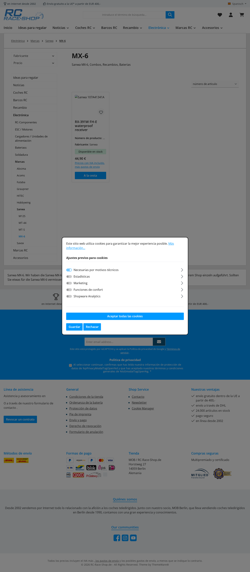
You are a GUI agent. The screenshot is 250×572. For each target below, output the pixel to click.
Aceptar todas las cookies (125, 316)
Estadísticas (82, 277)
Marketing (80, 283)
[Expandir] (182, 269)
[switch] (69, 276)
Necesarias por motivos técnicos (96, 270)
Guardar (74, 327)
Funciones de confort (88, 290)
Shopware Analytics (87, 296)
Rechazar (92, 327)
